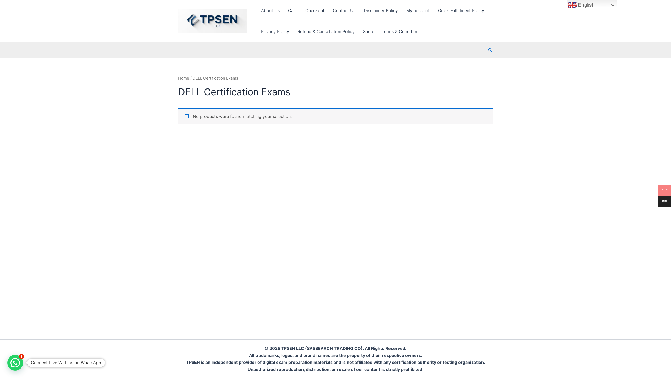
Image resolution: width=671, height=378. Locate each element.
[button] (490, 50)
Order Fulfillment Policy (461, 10)
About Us (270, 10)
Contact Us (344, 10)
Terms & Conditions (401, 31)
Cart (292, 10)
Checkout (314, 10)
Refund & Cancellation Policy (326, 31)
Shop (368, 31)
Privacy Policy (275, 31)
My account (418, 10)
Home (183, 78)
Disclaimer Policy (381, 10)
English (586, 5)
